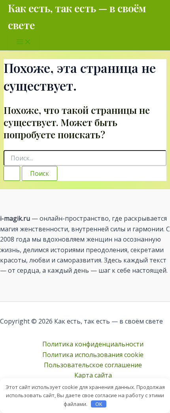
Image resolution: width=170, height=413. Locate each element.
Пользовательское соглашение (93, 365)
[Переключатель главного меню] (24, 42)
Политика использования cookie (93, 354)
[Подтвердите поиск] (12, 173)
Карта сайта (93, 375)
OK (98, 403)
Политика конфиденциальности (93, 344)
